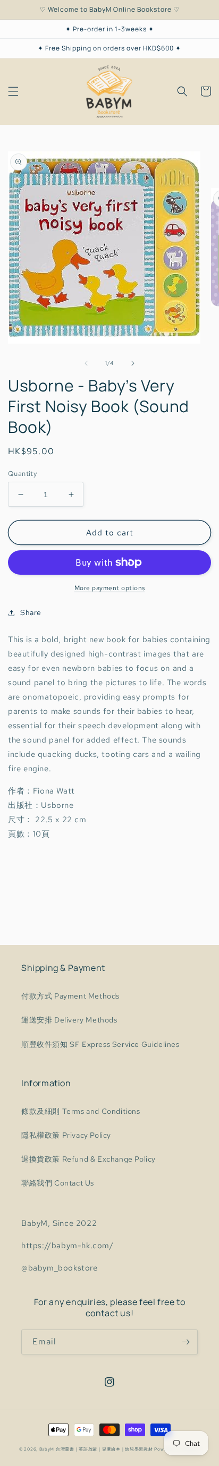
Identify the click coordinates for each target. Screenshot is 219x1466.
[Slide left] (86, 363)
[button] (13, 91)
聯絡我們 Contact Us (57, 1183)
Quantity (22, 473)
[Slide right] (133, 363)
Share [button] (30, 612)
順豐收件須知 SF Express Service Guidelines (100, 1044)
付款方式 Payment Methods (70, 996)
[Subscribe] (185, 1341)
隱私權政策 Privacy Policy (66, 1135)
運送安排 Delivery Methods (69, 1020)
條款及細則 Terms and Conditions (80, 1111)
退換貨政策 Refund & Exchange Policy (88, 1159)
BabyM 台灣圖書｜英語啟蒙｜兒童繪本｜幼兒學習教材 (96, 1449)
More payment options (109, 588)
